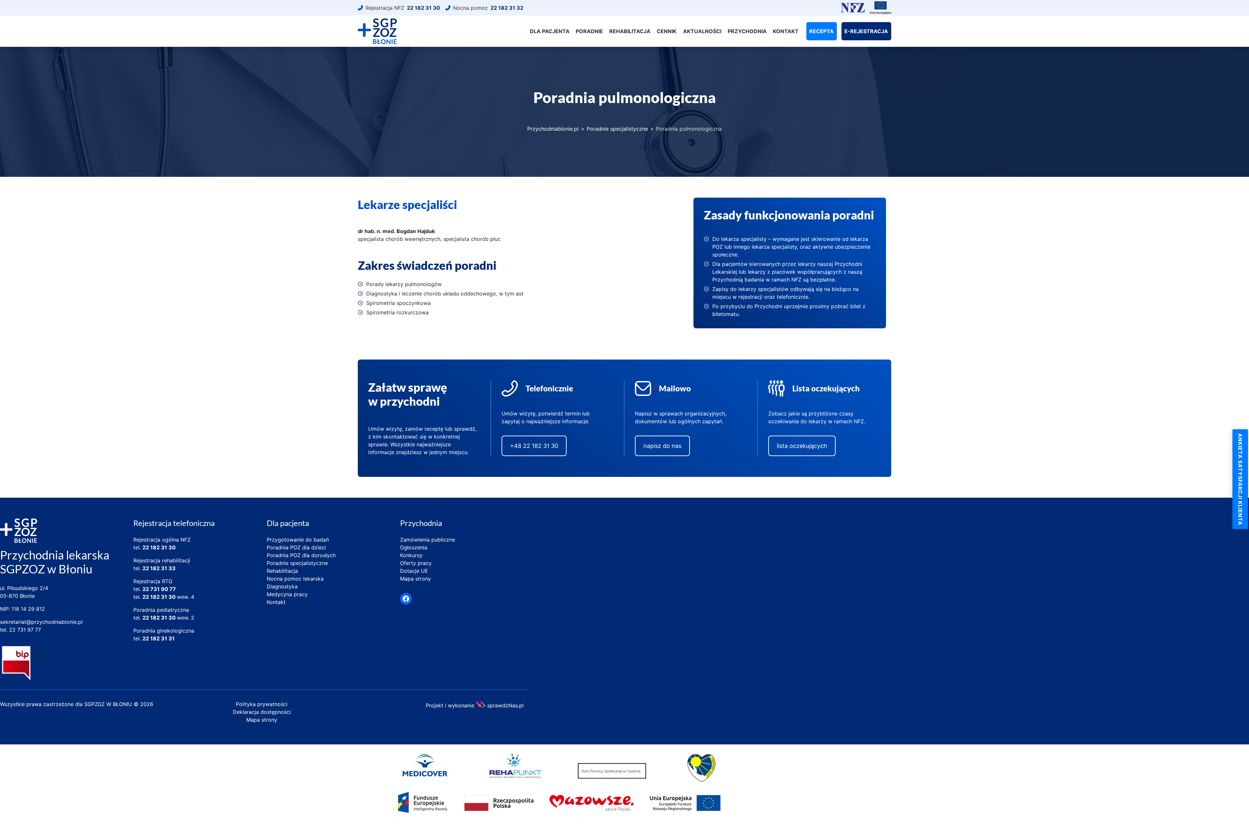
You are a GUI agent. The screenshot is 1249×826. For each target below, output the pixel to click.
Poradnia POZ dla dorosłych (301, 555)
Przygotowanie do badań (298, 539)
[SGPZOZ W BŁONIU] (377, 31)
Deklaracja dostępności (262, 712)
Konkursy (411, 555)
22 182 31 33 (159, 568)
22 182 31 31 (158, 638)
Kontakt (786, 31)
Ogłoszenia (413, 547)
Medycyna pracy (287, 594)
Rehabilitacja (630, 31)
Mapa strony (415, 578)
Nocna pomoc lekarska (295, 578)
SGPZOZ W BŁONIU (109, 704)
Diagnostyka (282, 586)
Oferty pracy (416, 563)
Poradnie (589, 31)
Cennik (667, 31)
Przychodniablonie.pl (553, 128)
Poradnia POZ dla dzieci (296, 547)
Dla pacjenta (550, 31)
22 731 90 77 (159, 589)
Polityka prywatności (262, 704)
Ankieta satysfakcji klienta (1240, 479)
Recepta (821, 31)
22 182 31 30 (159, 547)
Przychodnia (747, 31)
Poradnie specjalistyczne (617, 128)
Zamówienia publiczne (427, 539)
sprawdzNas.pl (505, 705)
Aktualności (702, 31)
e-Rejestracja (866, 31)
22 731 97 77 (25, 629)
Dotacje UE (414, 571)
